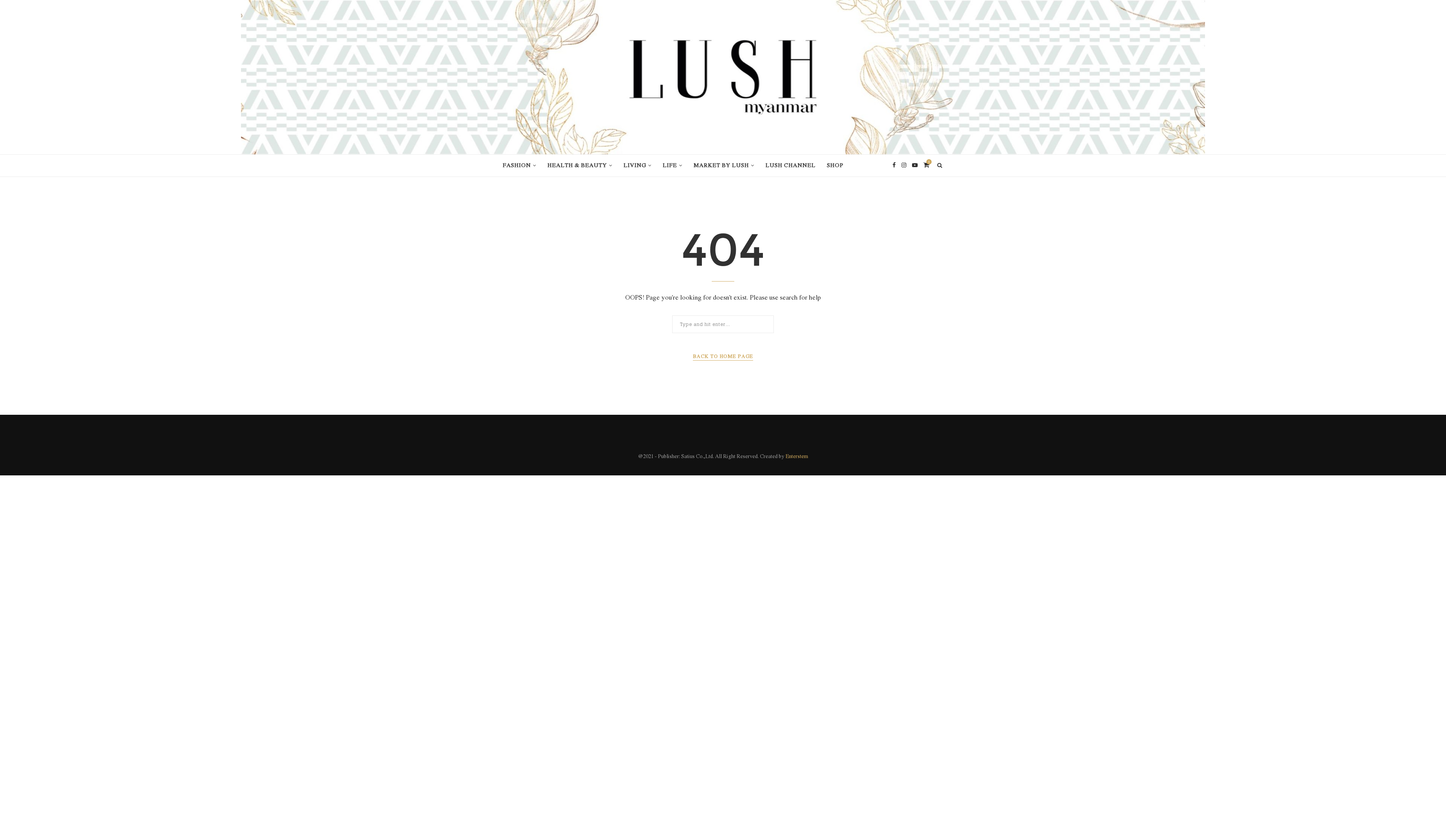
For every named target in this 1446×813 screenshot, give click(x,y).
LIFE (670, 165)
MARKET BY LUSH (721, 165)
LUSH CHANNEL (791, 165)
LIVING (635, 165)
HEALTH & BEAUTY (577, 165)
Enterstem (797, 456)
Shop (835, 165)
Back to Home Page (723, 356)
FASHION (517, 165)
